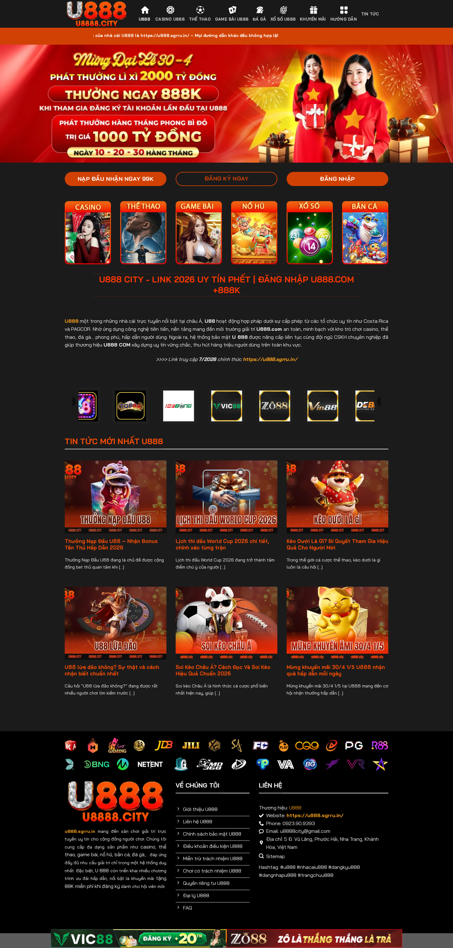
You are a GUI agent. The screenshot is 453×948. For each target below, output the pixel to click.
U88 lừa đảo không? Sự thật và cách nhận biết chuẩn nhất (112, 670)
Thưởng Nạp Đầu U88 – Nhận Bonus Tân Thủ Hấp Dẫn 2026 (111, 544)
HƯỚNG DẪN (343, 19)
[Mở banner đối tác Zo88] (314, 938)
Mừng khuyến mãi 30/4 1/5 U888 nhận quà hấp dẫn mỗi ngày (336, 670)
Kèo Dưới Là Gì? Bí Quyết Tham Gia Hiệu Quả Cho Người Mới (337, 544)
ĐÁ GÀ (259, 19)
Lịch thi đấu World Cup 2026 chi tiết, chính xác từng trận (222, 544)
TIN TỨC (370, 13)
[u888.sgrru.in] (97, 14)
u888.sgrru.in (80, 831)
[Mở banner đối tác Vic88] (138, 938)
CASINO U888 (170, 19)
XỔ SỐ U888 (283, 19)
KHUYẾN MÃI (313, 19)
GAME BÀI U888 (231, 19)
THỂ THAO (200, 19)
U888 (144, 19)
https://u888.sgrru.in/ (270, 359)
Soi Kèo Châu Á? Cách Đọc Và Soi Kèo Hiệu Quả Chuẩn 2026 (223, 670)
